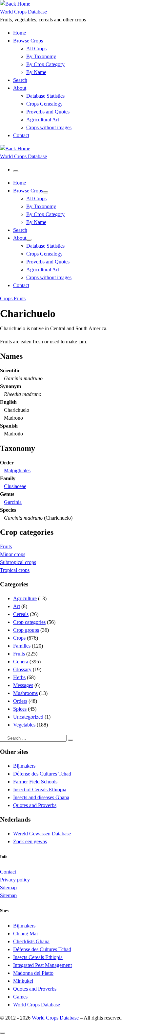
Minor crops (12, 554)
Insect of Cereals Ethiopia (39, 789)
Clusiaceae (15, 486)
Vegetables (24, 724)
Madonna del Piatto (33, 973)
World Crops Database (36, 1004)
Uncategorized (28, 717)
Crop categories (29, 622)
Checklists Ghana (31, 941)
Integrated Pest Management (42, 965)
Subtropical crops (18, 562)
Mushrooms (25, 693)
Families (21, 646)
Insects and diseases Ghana (41, 797)
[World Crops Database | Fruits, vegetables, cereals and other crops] (15, 4)
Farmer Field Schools (35, 781)
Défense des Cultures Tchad (42, 773)
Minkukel (23, 981)
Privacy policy (15, 879)
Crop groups (26, 630)
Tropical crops (15, 570)
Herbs (19, 677)
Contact (8, 872)
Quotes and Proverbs (34, 805)
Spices (20, 709)
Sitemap (8, 887)
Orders (20, 701)
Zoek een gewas (30, 841)
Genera (20, 661)
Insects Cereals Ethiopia (38, 957)
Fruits (6, 546)
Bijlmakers (24, 766)
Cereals (21, 614)
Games (20, 996)
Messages (23, 685)
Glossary (22, 669)
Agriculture (25, 598)
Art (16, 606)
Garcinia (13, 502)
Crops (19, 638)
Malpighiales (17, 470)
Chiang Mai (25, 933)
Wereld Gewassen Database (42, 833)
